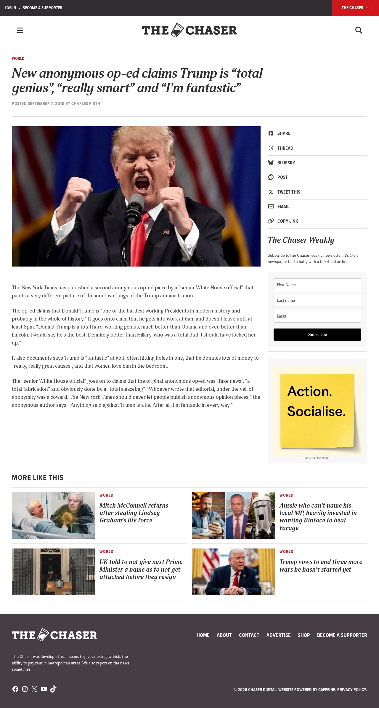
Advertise (278, 635)
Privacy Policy (351, 689)
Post (282, 177)
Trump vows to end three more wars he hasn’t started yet (321, 565)
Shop (304, 635)
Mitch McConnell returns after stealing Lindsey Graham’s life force (133, 513)
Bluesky (286, 162)
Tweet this (288, 192)
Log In (10, 7)
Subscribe (317, 334)
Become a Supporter (42, 7)
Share (283, 133)
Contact (249, 635)
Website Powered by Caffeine (306, 689)
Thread (285, 148)
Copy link (287, 221)
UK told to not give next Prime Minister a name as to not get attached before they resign (140, 569)
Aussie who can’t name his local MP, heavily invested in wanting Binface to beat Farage (318, 517)
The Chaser (353, 7)
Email (283, 206)
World (18, 58)
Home (203, 635)
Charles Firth (85, 103)
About (224, 635)
